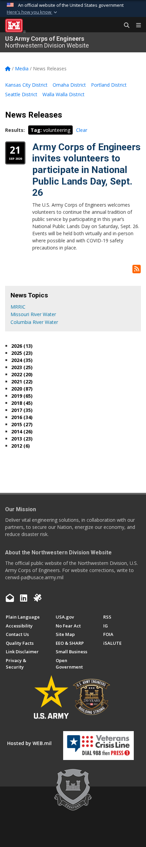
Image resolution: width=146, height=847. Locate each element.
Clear (81, 130)
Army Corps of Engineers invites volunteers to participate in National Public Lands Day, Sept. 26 (86, 169)
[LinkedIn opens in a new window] (23, 598)
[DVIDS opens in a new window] (37, 598)
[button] (32, 12)
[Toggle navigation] (136, 25)
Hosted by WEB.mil (29, 743)
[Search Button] (124, 25)
